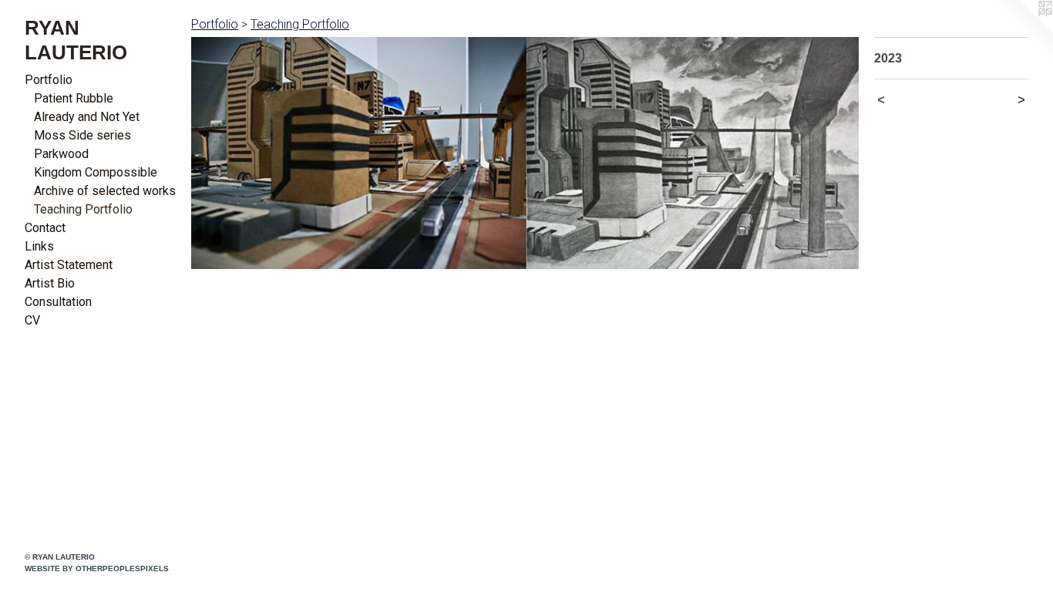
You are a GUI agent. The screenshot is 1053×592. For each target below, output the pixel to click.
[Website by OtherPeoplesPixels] (1022, 31)
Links (39, 246)
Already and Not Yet (87, 116)
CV (32, 320)
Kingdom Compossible (95, 172)
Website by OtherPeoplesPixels (97, 568)
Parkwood (61, 153)
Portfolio (48, 79)
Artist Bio (50, 283)
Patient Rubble (73, 98)
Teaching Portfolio (83, 209)
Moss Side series (82, 135)
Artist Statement (69, 264)
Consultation (58, 301)
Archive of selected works (105, 190)
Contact (45, 227)
